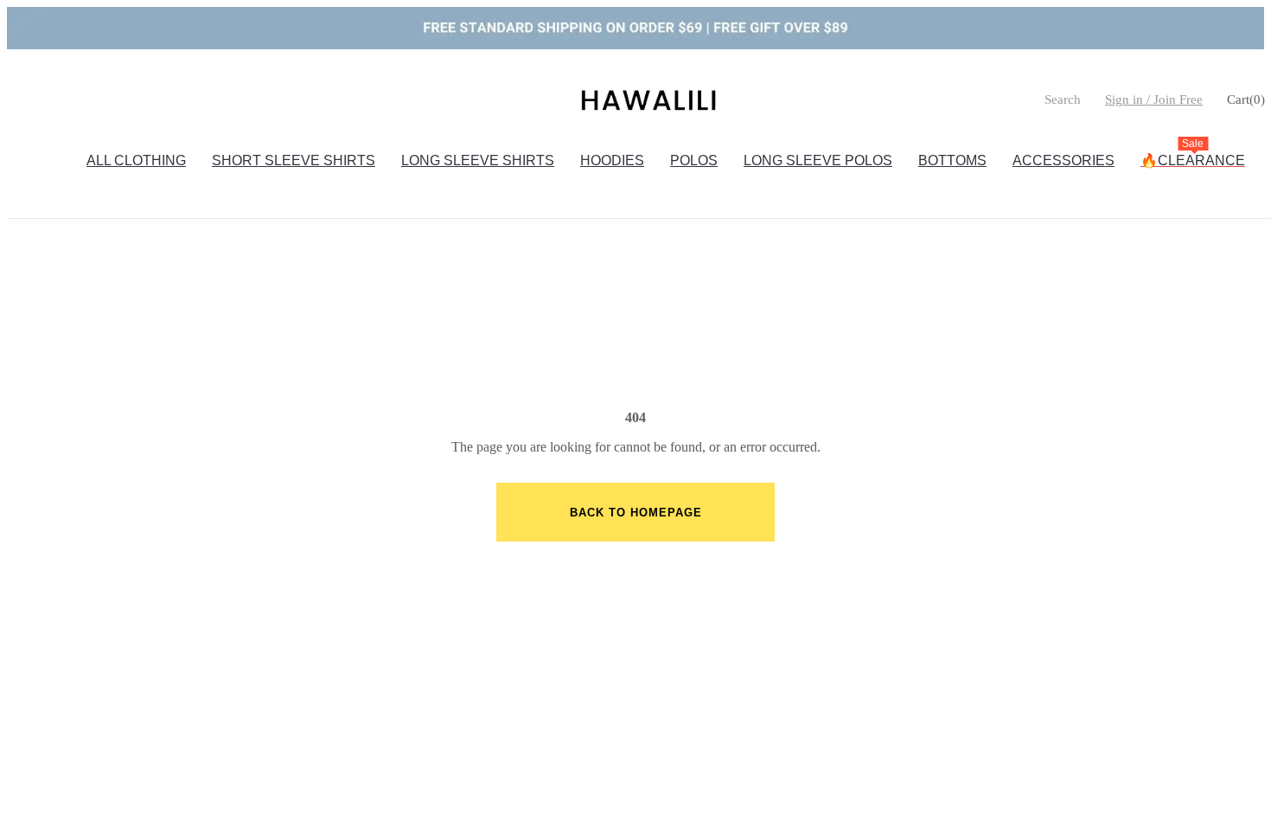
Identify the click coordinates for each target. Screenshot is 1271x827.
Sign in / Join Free (1154, 99)
